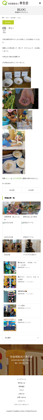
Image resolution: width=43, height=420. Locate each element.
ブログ (21, 390)
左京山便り (8, 22)
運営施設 (21, 386)
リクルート (21, 401)
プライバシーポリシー (21, 404)
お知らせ (21, 394)
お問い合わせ (21, 397)
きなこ (8, 178)
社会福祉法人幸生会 (21, 356)
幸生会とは (21, 383)
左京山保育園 (16, 178)
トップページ (21, 379)
